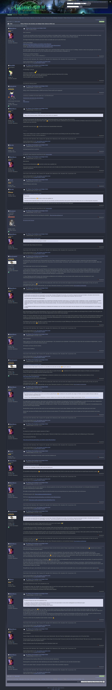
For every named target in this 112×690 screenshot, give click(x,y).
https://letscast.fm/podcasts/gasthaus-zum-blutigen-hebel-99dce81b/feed (44, 45)
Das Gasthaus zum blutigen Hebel (43, 61)
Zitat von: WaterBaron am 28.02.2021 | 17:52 (32, 193)
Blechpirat (60, 17)
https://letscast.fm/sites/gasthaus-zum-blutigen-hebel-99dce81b (37, 44)
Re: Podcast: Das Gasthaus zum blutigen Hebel (37, 65)
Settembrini (13, 86)
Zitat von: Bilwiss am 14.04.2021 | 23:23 (31, 598)
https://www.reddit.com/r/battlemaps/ (31, 376)
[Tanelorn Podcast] (8, 232)
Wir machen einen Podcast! (28, 220)
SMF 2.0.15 (49, 687)
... (13, 21)
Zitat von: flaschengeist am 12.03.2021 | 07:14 (32, 292)
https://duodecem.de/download (80, 285)
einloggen (78, 1)
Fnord (11, 180)
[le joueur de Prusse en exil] (8, 106)
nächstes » (103, 19)
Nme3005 (12, 65)
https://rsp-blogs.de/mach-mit (56, 215)
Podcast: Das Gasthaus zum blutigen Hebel (36, 28)
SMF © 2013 (55, 687)
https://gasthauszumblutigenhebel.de (43, 494)
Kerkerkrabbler (49, 154)
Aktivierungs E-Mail (97, 1)
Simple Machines (61, 687)
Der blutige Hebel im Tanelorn (39, 62)
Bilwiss (12, 579)
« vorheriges (97, 19)
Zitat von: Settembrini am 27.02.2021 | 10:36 (32, 112)
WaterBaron (13, 28)
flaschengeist (13, 256)
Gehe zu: (79, 681)
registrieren (85, 1)
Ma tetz (12, 145)
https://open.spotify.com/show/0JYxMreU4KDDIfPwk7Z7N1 (40, 46)
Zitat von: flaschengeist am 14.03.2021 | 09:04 (32, 391)
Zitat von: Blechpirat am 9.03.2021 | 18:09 (31, 238)
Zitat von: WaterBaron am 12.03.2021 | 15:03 (32, 364)
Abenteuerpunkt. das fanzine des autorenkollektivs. (33, 97)
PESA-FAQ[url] (26, 101)
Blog (24, 100)
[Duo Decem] (8, 272)
